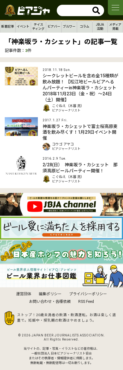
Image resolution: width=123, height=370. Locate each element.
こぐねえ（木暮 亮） (68, 106)
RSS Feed (86, 301)
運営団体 (23, 294)
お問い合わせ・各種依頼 (50, 301)
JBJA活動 (100, 26)
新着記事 (7, 26)
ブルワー (69, 26)
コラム (84, 26)
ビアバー (54, 26)
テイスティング (38, 26)
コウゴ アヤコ (63, 144)
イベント (23, 26)
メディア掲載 (115, 26)
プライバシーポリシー (88, 294)
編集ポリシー (50, 294)
